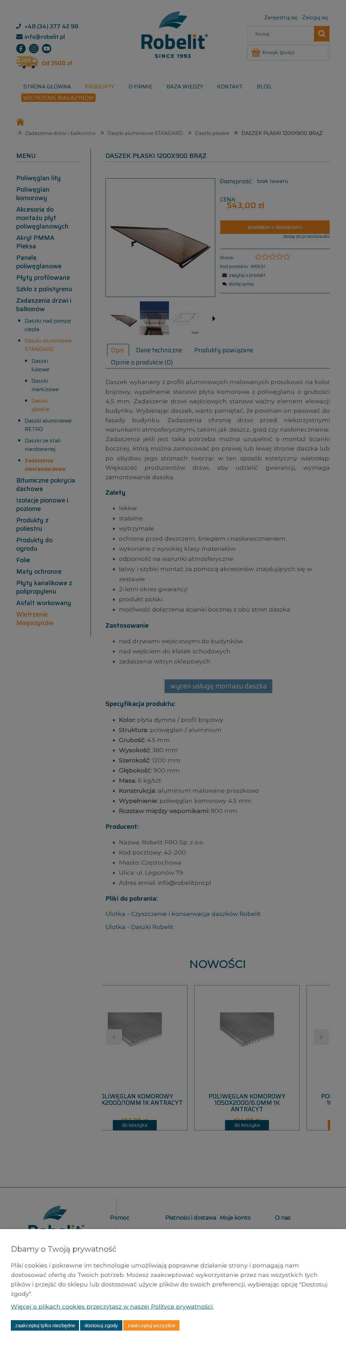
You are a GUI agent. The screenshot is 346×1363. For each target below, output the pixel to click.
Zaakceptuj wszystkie (151, 1325)
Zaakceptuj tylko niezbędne (45, 1325)
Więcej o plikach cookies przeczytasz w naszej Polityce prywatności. (112, 1306)
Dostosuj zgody (101, 1325)
